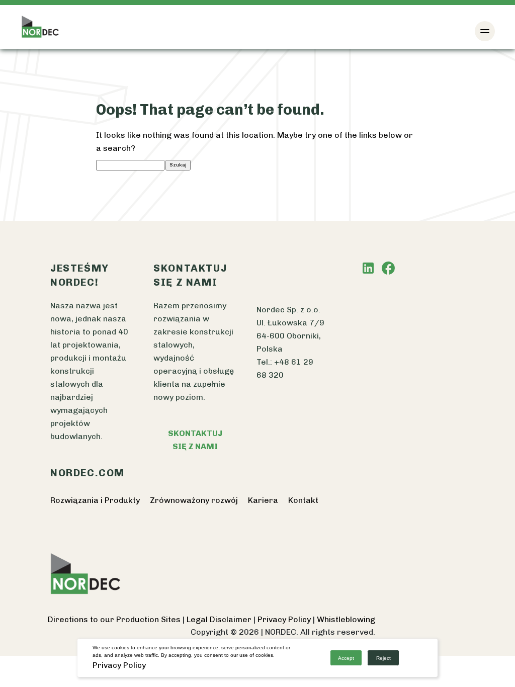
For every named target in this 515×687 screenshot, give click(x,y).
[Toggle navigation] (485, 31)
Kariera (263, 500)
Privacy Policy (285, 619)
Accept (346, 658)
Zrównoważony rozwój (194, 500)
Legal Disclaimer (220, 619)
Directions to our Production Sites (115, 619)
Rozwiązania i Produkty (95, 500)
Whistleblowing (346, 619)
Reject (383, 658)
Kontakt (303, 500)
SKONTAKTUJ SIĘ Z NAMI (195, 439)
